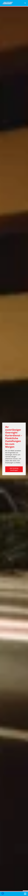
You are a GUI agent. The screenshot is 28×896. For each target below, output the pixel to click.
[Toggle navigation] (25, 894)
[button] (2, 893)
